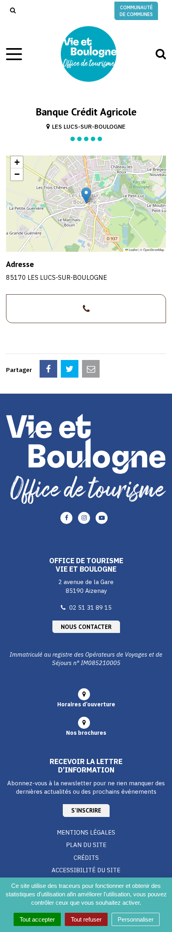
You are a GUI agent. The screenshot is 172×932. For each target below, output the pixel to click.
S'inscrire (86, 810)
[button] (86, 195)
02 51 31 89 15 (90, 607)
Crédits (86, 857)
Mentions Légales (86, 832)
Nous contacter (86, 627)
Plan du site (86, 845)
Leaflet (133, 249)
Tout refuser (86, 919)
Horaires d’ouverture (86, 704)
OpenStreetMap (153, 249)
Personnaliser (136, 919)
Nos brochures (86, 732)
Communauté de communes (136, 10)
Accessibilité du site (86, 870)
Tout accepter (37, 919)
